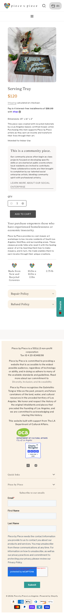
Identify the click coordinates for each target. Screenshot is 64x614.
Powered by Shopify (49, 596)
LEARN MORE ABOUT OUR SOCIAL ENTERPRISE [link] (30, 185)
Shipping (12, 103)
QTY (10, 196)
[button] (44, 5)
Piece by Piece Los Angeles (26, 596)
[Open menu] (32, 16)
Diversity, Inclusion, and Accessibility (32, 381)
